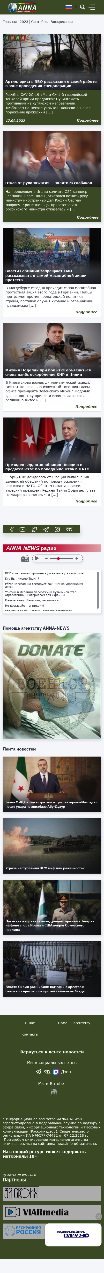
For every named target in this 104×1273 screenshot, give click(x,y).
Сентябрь (39, 22)
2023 (24, 22)
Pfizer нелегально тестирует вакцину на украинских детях (44, 585)
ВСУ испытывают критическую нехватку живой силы (44, 573)
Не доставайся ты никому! (24, 605)
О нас (30, 1023)
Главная (10, 22)
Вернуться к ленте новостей (52, 1052)
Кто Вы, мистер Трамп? (22, 578)
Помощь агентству (74, 1023)
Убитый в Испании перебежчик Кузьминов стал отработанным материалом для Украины (40, 594)
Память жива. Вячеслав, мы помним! (32, 600)
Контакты (30, 1034)
